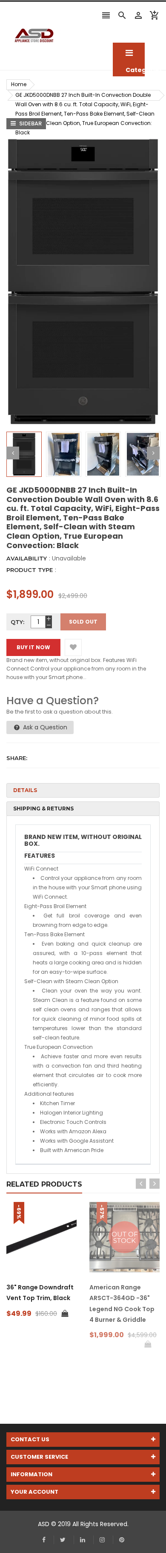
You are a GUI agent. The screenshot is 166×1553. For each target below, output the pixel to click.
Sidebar (30, 123)
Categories (129, 53)
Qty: (17, 621)
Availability (26, 558)
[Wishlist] (73, 647)
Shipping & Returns (43, 808)
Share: (16, 758)
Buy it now (33, 647)
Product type (29, 569)
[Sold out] (147, 1344)
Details (25, 790)
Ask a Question (44, 727)
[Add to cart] (64, 1313)
